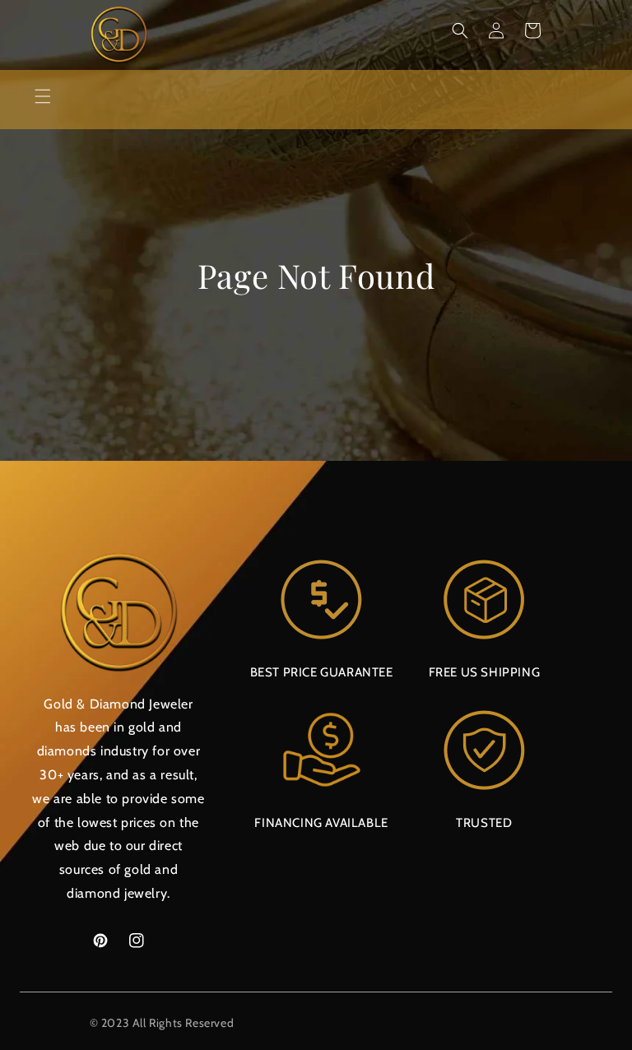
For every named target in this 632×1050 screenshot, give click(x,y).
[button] (460, 30)
